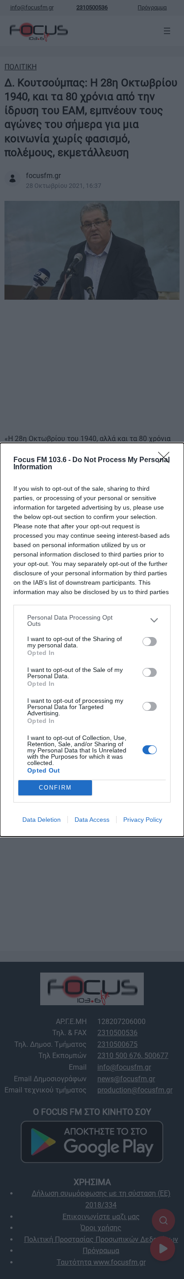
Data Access (92, 819)
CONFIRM (55, 787)
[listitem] (92, 620)
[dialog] (92, 640)
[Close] (166, 460)
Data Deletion (41, 819)
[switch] (149, 641)
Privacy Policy (142, 819)
